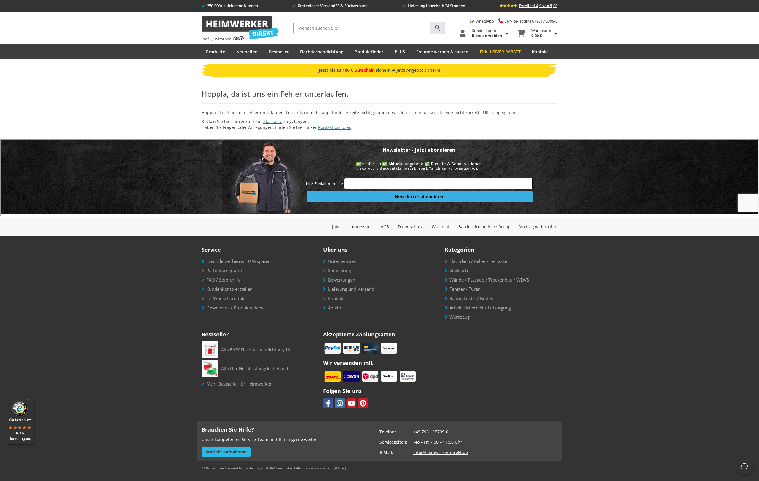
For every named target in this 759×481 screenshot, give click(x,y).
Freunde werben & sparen (442, 52)
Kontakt (540, 52)
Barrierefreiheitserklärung (484, 226)
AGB (385, 226)
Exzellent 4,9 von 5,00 (538, 5)
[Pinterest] (363, 403)
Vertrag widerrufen (538, 226)
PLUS (400, 52)
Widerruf (440, 226)
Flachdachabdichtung (321, 52)
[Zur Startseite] (240, 28)
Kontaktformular (334, 127)
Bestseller (279, 52)
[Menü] (30, 401)
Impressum (360, 226)
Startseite (272, 121)
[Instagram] (340, 403)
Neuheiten (247, 52)
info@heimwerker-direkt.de (440, 452)
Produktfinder (369, 52)
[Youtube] (351, 403)
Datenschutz (410, 226)
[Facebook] (328, 403)
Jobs (336, 226)
